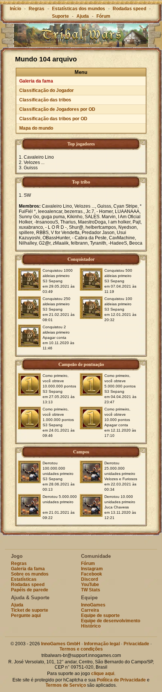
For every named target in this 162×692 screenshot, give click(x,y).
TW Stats (90, 589)
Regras (36, 8)
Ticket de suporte (29, 610)
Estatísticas (24, 579)
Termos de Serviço (66, 685)
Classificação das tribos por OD (53, 118)
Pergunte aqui (26, 615)
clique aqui (102, 673)
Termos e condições (81, 649)
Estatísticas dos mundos (78, 8)
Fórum (103, 16)
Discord (89, 579)
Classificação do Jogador (46, 90)
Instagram (92, 568)
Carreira (90, 610)
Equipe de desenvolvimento (110, 620)
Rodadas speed (129, 8)
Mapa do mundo (36, 128)
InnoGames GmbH (60, 643)
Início (15, 8)
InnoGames (93, 605)
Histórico (91, 626)
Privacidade (136, 643)
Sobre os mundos (30, 574)
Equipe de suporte (100, 615)
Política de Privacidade (121, 680)
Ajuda (82, 16)
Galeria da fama (36, 81)
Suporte (60, 16)
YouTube (90, 584)
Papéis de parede (29, 589)
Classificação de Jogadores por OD (57, 109)
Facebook (91, 574)
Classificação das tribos (45, 100)
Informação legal (102, 643)
